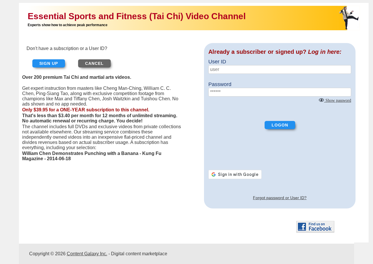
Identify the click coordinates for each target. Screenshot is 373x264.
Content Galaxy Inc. (87, 253)
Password (219, 84)
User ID (217, 62)
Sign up (48, 63)
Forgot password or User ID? (280, 197)
